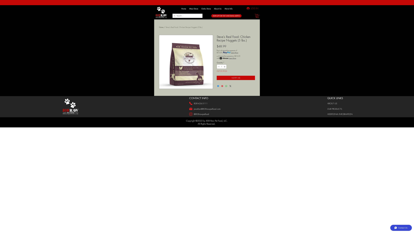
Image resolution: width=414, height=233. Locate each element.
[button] (217, 9)
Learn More (234, 53)
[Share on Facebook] (218, 86)
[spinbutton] (221, 67)
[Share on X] (230, 86)
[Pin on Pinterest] (222, 86)
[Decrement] (218, 67)
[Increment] (224, 67)
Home (161, 27)
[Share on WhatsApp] (226, 86)
